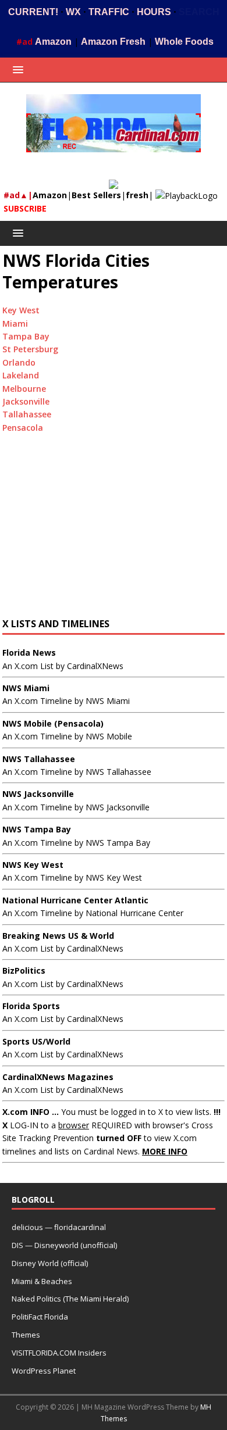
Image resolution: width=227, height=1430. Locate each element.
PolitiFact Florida (40, 1316)
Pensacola (22, 427)
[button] (16, 69)
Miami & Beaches (42, 1281)
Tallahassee (26, 414)
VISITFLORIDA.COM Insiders (59, 1352)
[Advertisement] (113, 530)
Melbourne (24, 388)
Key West (21, 310)
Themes (26, 1334)
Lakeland (20, 375)
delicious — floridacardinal (59, 1227)
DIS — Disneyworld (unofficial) (64, 1245)
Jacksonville (25, 401)
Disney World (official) (50, 1263)
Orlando (19, 362)
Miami (15, 323)
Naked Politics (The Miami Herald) (70, 1298)
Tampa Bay (25, 336)
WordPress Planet (44, 1370)
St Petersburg (30, 349)
